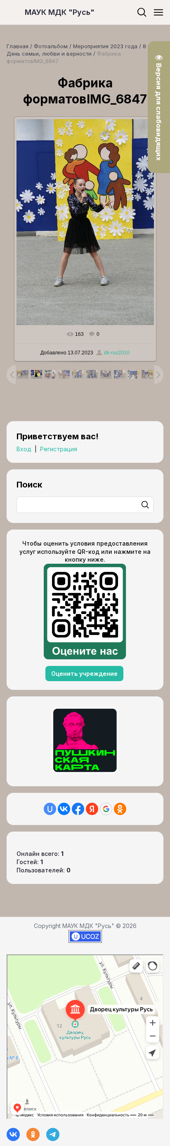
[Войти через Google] (106, 809)
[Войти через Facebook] (78, 809)
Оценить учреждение (84, 673)
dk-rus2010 (117, 353)
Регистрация (58, 448)
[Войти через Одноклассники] (120, 809)
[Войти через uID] (50, 809)
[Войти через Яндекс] (92, 809)
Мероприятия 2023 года (105, 46)
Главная (17, 46)
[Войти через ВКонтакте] (64, 809)
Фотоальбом (51, 46)
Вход (24, 448)
